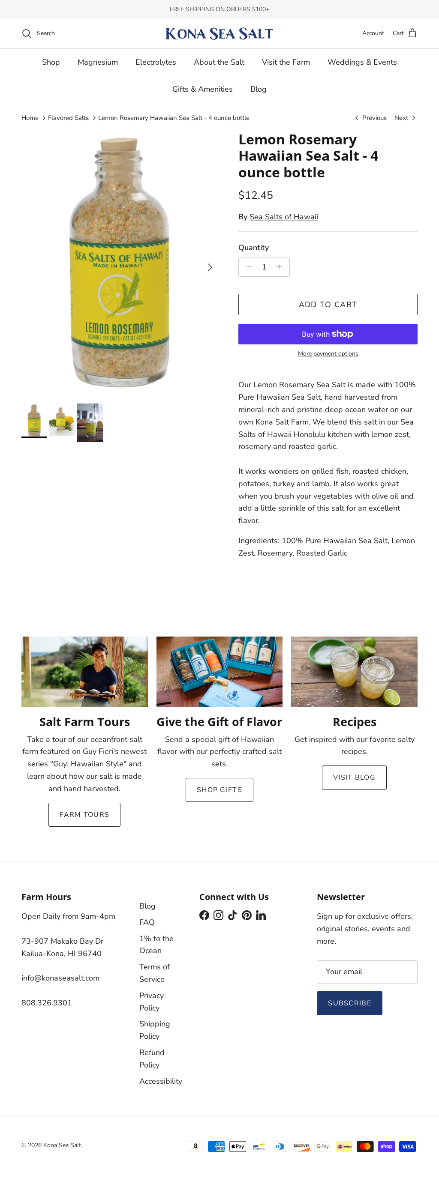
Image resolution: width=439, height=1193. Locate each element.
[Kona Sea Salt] (219, 33)
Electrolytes (155, 62)
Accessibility (160, 1081)
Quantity (253, 247)
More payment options (328, 354)
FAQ (147, 922)
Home (30, 118)
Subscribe (349, 1003)
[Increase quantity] (281, 266)
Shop (51, 62)
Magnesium (98, 62)
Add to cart (328, 304)
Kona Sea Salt (62, 1145)
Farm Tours (84, 814)
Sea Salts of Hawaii (284, 217)
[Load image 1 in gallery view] (120, 263)
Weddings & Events (362, 62)
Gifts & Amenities (202, 89)
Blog (258, 89)
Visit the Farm (286, 62)
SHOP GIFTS (219, 790)
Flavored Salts (68, 118)
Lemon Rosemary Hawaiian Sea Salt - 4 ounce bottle (174, 118)
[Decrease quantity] (247, 266)
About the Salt (219, 62)
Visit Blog (354, 777)
